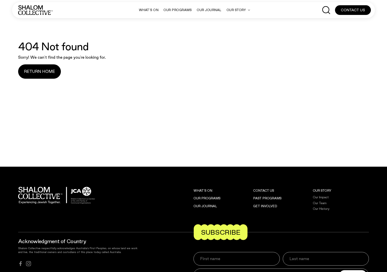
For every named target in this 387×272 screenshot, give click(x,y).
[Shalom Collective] (35, 10)
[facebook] (20, 263)
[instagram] (28, 263)
